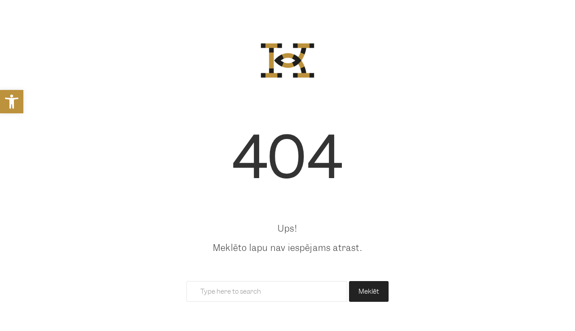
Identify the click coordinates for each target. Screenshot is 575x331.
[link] (11, 101)
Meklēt (368, 291)
